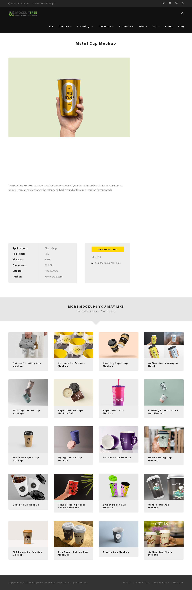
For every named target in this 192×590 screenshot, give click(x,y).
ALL (51, 26)
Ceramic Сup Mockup (117, 457)
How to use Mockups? (45, 3)
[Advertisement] (69, 162)
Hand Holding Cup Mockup (160, 459)
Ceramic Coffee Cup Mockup (71, 364)
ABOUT (126, 582)
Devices (64, 26)
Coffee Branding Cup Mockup (27, 364)
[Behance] (176, 3)
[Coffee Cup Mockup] (28, 487)
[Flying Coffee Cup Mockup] (73, 439)
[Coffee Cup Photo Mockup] (164, 534)
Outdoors (105, 26)
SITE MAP (178, 582)
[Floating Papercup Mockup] (118, 345)
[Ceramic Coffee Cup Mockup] (73, 345)
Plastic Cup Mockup (116, 552)
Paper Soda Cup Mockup (113, 412)
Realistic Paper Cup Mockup (26, 459)
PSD (155, 26)
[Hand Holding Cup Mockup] (164, 439)
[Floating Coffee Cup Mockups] (28, 392)
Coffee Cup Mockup (26, 504)
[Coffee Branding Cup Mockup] (28, 345)
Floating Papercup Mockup (115, 364)
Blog (181, 26)
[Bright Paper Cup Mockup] (118, 487)
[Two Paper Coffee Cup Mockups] (73, 534)
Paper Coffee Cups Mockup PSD (70, 412)
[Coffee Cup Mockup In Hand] (164, 345)
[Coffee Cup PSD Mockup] (164, 487)
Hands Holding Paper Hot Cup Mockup (72, 506)
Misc (142, 26)
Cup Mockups (102, 262)
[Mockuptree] (23, 13)
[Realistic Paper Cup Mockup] (28, 439)
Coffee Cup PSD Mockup (158, 506)
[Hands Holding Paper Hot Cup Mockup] (73, 487)
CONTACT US (142, 582)
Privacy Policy (161, 582)
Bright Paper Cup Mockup (114, 506)
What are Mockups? (20, 3)
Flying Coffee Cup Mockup (70, 459)
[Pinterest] (170, 3)
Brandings (84, 26)
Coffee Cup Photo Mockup (160, 553)
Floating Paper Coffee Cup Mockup (163, 412)
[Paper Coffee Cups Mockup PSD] (73, 392)
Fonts (169, 26)
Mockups (116, 262)
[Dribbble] (182, 3)
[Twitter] (163, 3)
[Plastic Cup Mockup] (118, 534)
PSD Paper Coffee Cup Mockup (27, 553)
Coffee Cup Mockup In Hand (163, 364)
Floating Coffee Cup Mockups (26, 412)
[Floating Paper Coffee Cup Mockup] (164, 392)
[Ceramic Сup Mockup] (118, 439)
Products (125, 26)
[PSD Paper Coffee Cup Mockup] (28, 534)
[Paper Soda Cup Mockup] (118, 392)
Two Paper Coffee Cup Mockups (73, 553)
